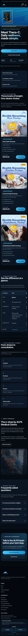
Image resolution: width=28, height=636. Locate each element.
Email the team (14, 556)
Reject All (7, 629)
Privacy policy (3, 609)
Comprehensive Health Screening (12, 245)
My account (3, 597)
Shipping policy (4, 599)
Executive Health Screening (10, 193)
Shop (2, 587)
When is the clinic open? (9, 520)
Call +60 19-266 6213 (14, 552)
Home (2, 585)
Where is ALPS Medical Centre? (11, 514)
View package (21, 156)
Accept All (20, 629)
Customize (14, 626)
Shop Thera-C (14, 50)
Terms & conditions (4, 607)
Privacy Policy (14, 632)
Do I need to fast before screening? (12, 509)
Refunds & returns (4, 601)
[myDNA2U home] (7, 4)
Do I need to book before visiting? (11, 503)
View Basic (14, 329)
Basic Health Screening (9, 141)
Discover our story (6, 444)
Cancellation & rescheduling (6, 605)
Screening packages (5, 589)
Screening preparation (5, 603)
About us (2, 591)
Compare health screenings (14, 55)
